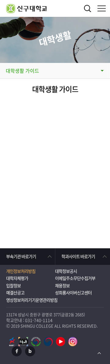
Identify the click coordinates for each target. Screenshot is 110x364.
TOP (99, 353)
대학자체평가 (17, 278)
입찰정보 (13, 286)
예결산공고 (15, 293)
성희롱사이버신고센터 (73, 293)
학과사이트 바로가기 (78, 256)
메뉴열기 (101, 8)
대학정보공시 (66, 271)
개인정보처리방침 (20, 271)
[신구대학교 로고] (58, 8)
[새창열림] (12, 341)
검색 (87, 8)
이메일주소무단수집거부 (75, 278)
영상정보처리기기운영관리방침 (31, 300)
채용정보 (62, 286)
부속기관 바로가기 (21, 256)
